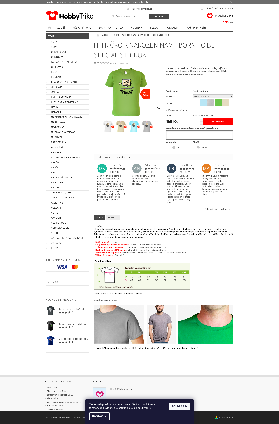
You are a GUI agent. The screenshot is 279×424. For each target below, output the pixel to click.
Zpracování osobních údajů (60, 395)
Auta (54, 42)
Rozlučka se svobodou (66, 157)
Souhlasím (179, 406)
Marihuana (58, 122)
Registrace (226, 8)
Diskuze (112, 217)
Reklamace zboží (55, 405)
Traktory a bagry (62, 197)
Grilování (57, 67)
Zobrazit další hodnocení (218, 209)
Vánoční (56, 218)
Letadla (56, 112)
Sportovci (58, 182)
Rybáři (55, 162)
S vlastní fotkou (62, 177)
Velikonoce (58, 223)
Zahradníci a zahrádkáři (67, 238)
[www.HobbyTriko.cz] (69, 15)
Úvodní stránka (50, 28)
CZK (225, 22)
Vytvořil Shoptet (226, 417)
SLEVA (154, 27)
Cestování (57, 57)
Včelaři (56, 208)
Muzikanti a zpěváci (63, 132)
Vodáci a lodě (60, 228)
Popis (99, 217)
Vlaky (54, 213)
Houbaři (56, 77)
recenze (109, 255)
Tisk (178, 147)
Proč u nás (52, 387)
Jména (55, 92)
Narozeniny (58, 142)
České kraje (59, 52)
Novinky (136, 27)
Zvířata (56, 243)
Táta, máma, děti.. (62, 192)
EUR (230, 22)
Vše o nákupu (81, 27)
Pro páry (57, 152)
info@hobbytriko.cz (122, 389)
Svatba (55, 187)
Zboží (61, 27)
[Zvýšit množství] (201, 120)
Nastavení (99, 416)
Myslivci (56, 137)
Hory (54, 72)
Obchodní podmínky (56, 391)
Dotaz (204, 147)
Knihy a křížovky (61, 97)
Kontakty (172, 27)
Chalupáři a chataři (64, 82)
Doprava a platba (111, 27)
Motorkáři (58, 127)
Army (54, 47)
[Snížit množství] (201, 123)
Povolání (57, 147)
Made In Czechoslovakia (67, 117)
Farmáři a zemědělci (64, 62)
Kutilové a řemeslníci (65, 102)
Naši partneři (196, 27)
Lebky (54, 107)
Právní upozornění (56, 409)
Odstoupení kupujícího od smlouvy (64, 402)
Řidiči (54, 167)
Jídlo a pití (58, 87)
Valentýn (57, 202)
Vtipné (55, 233)
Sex (53, 172)
